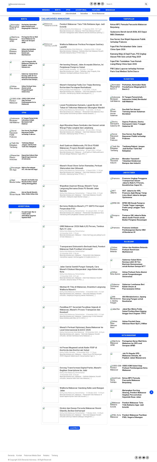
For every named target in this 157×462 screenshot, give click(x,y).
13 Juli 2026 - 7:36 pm (89, 90)
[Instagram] (102, 4)
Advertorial (81, 10)
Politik (66, 352)
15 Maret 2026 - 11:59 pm (94, 170)
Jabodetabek (70, 14)
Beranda (46, 10)
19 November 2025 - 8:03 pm (69, 375)
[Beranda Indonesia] (17, 4)
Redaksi (46, 455)
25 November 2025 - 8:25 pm (94, 332)
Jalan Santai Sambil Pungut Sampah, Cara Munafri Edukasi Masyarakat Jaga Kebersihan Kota (81, 269)
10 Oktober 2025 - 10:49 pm (95, 393)
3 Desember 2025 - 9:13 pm (95, 314)
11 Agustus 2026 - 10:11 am (92, 29)
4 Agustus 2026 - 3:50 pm (92, 49)
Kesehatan (68, 49)
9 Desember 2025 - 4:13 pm (95, 292)
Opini (68, 10)
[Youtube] (98, 4)
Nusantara (56, 14)
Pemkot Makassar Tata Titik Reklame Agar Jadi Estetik (82, 25)
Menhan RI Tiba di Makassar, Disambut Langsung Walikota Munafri (82, 288)
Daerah (66, 69)
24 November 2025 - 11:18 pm (86, 352)
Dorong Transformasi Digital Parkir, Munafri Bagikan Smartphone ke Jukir (80, 368)
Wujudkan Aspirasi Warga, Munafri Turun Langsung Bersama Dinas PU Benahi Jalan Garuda (79, 188)
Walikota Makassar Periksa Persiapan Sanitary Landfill (82, 45)
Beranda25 (110, 10)
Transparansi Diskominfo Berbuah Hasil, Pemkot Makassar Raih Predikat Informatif (82, 247)
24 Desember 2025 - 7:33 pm (69, 233)
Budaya (67, 90)
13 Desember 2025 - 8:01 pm (69, 276)
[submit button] (146, 4)
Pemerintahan (80, 110)
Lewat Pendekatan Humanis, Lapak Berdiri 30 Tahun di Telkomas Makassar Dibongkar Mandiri (82, 106)
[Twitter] (95, 4)
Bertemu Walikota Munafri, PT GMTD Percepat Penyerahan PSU (82, 207)
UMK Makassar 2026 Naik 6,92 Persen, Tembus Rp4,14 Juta (82, 227)
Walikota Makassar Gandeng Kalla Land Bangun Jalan (82, 389)
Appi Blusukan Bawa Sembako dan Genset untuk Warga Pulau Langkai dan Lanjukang (82, 126)
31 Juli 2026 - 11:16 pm (85, 69)
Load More (74, 428)
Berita (58, 10)
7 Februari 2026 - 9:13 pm (94, 193)
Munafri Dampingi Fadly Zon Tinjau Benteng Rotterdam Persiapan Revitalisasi (80, 86)
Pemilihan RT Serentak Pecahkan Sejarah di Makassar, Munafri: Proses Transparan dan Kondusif (80, 309)
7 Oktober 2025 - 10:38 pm (94, 413)
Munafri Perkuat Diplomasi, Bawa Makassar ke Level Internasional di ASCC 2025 (81, 328)
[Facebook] (91, 4)
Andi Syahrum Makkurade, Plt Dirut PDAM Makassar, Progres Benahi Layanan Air (79, 146)
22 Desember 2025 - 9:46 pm (69, 253)
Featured (96, 10)
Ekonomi (67, 29)
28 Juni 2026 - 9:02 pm (93, 130)
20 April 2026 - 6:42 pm (93, 150)
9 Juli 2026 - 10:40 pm (93, 110)
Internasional (68, 332)
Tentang (55, 455)
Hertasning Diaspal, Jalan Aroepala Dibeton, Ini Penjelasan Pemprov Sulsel (81, 65)
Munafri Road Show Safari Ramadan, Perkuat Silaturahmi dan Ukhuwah (81, 166)
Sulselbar (84, 14)
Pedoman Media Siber (32, 455)
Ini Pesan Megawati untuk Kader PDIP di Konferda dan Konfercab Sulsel (78, 348)
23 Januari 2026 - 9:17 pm (94, 211)
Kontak (19, 455)
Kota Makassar (98, 14)
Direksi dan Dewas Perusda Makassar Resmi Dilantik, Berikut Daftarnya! (80, 409)
